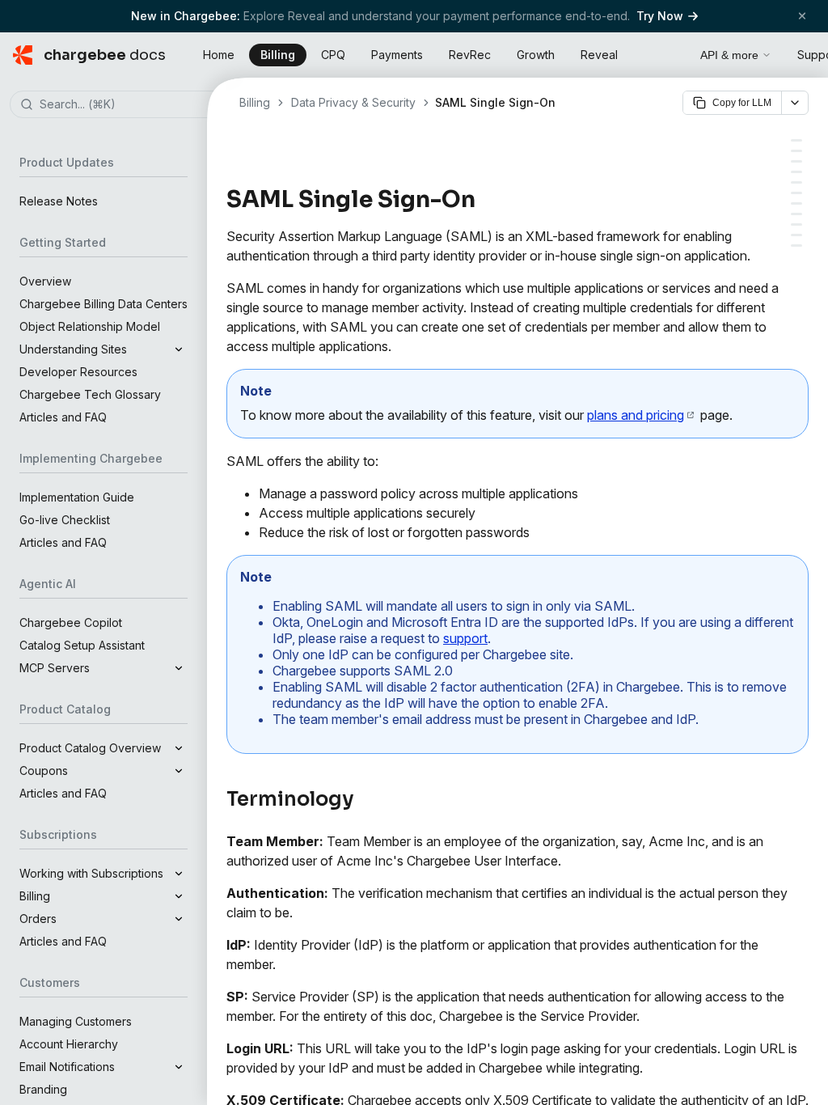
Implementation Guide (76, 497)
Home (218, 54)
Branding (43, 1089)
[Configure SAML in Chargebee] (796, 214)
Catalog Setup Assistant (82, 645)
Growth (536, 54)
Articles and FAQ (63, 417)
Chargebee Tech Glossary (90, 394)
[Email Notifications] (796, 235)
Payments (397, 54)
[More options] (795, 102)
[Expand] (179, 349)
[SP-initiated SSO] (796, 172)
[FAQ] (796, 245)
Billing (277, 54)
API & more (729, 55)
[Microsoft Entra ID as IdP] (796, 203)
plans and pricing (635, 415)
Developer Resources (78, 372)
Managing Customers (75, 1021)
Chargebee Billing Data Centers (103, 304)
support (465, 638)
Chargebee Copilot (70, 622)
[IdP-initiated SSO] (796, 161)
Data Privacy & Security (353, 102)
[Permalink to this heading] (484, 200)
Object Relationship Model (89, 326)
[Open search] (669, 52)
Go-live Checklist (64, 520)
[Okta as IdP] (796, 182)
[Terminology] (796, 140)
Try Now (659, 16)
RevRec (470, 54)
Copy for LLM (741, 102)
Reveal (599, 54)
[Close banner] (802, 16)
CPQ (333, 54)
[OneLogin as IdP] (796, 193)
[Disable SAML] (796, 224)
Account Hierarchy (68, 1044)
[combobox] (128, 105)
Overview (45, 281)
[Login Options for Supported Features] (796, 151)
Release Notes (58, 201)
